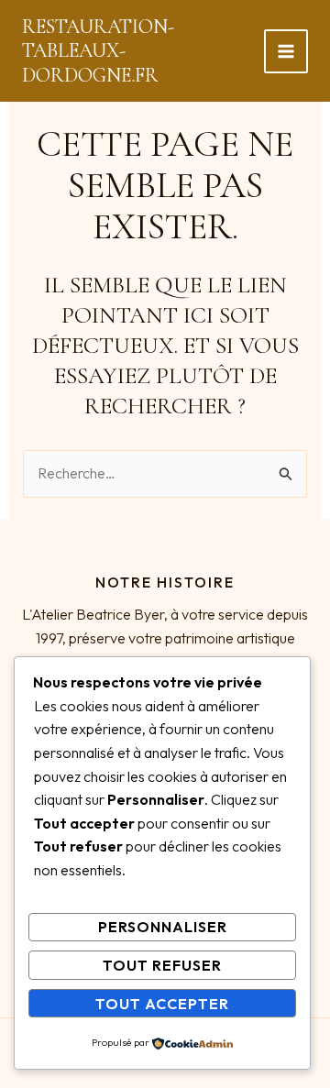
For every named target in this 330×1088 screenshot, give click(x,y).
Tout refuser (162, 965)
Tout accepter (162, 1004)
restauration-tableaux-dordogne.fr (98, 51)
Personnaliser (162, 927)
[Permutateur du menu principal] (286, 51)
